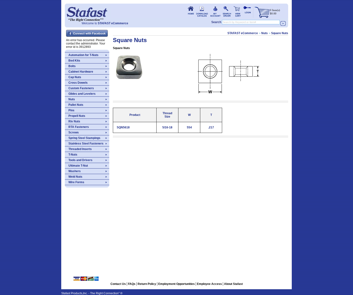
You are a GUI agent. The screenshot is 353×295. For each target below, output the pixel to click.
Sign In (247, 11)
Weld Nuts (75, 176)
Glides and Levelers (82, 93)
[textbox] (251, 22)
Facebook (87, 33)
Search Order (227, 11)
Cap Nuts (74, 77)
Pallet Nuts (75, 105)
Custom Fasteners (81, 88)
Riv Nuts (74, 121)
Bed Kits (74, 60)
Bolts (72, 66)
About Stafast (233, 284)
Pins (71, 110)
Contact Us (118, 284)
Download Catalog (202, 11)
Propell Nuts (76, 116)
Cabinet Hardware (80, 71)
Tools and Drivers (80, 160)
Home (87, 13)
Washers (74, 171)
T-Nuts (72, 154)
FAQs (131, 284)
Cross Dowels (78, 82)
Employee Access (209, 284)
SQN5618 (123, 127)
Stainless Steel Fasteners (85, 143)
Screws (73, 132)
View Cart (237, 11)
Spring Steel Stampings (84, 138)
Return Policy (147, 284)
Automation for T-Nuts (83, 55)
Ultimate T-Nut (78, 165)
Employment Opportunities (176, 284)
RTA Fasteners (78, 127)
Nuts (71, 99)
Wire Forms (76, 182)
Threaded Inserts (80, 149)
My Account (215, 11)
